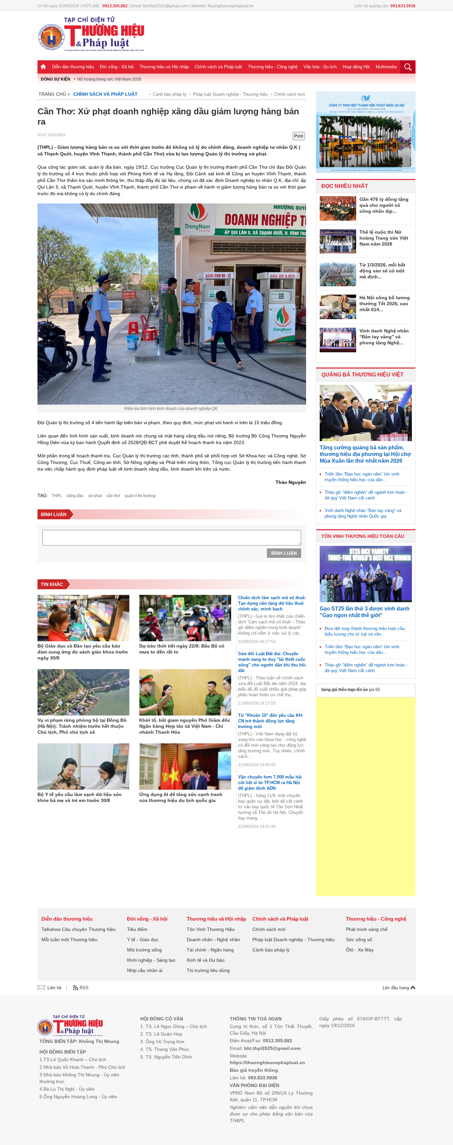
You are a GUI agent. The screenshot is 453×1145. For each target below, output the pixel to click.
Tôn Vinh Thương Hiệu (211, 929)
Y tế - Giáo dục (143, 939)
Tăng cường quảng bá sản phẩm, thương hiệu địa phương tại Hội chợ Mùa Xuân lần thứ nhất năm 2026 (365, 454)
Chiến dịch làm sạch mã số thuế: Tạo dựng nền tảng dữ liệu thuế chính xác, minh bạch (272, 603)
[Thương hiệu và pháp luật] (69, 1026)
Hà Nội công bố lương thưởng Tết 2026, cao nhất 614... (384, 303)
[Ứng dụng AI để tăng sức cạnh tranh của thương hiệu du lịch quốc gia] (185, 766)
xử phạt (95, 495)
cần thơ (113, 495)
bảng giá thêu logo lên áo (344, 689)
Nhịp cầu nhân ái (144, 970)
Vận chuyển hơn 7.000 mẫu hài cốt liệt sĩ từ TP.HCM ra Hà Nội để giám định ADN (270, 782)
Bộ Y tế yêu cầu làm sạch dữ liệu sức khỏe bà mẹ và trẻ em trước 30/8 (79, 797)
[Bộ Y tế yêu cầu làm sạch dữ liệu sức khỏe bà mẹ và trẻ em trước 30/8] (83, 766)
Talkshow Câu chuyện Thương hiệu (78, 929)
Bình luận (284, 553)
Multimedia (386, 66)
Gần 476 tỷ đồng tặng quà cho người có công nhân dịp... (384, 205)
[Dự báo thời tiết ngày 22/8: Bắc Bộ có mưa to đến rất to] (185, 618)
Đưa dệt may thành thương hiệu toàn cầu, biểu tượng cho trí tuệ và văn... (365, 631)
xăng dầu (75, 495)
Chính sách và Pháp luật (218, 66)
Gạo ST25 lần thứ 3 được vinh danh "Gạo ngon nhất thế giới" (365, 612)
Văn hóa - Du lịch (320, 66)
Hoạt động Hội (356, 66)
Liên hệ (54, 987)
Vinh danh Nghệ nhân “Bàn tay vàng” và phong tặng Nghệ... (384, 336)
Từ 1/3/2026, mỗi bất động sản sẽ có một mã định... (382, 270)
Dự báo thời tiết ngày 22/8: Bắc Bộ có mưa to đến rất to (182, 649)
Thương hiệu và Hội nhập (164, 66)
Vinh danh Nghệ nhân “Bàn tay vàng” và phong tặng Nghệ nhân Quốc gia (363, 513)
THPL (57, 495)
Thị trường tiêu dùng (208, 970)
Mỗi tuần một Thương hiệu (69, 939)
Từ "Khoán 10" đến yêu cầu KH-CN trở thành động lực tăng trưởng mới (270, 721)
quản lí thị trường (140, 495)
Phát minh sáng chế (367, 929)
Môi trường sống (144, 949)
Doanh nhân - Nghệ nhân (213, 939)
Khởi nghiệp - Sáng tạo (151, 960)
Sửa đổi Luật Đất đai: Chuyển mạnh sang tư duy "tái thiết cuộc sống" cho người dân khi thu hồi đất (272, 662)
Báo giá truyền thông (254, 1070)
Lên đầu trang (396, 987)
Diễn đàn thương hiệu (73, 66)
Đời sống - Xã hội (117, 66)
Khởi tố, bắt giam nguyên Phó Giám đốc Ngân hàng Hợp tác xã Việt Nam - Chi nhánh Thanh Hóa (184, 726)
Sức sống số (359, 939)
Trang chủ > (54, 94)
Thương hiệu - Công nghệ (272, 66)
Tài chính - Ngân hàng (210, 949)
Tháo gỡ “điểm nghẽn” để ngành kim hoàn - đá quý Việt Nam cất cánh (366, 495)
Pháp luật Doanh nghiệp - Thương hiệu (230, 94)
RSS (84, 987)
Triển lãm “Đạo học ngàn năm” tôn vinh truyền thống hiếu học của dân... (362, 477)
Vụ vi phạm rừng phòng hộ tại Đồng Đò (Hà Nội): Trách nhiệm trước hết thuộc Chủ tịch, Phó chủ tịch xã (82, 726)
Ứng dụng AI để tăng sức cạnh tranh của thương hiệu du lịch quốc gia (181, 797)
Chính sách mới (289, 94)
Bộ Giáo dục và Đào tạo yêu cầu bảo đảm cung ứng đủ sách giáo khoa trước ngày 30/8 (82, 651)
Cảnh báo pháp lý (169, 94)
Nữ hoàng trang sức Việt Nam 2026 (109, 79)
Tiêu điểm (137, 929)
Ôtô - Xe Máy (360, 949)
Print (298, 136)
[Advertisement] (366, 796)
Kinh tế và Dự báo (206, 960)
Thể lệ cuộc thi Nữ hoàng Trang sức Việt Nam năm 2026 (383, 238)
